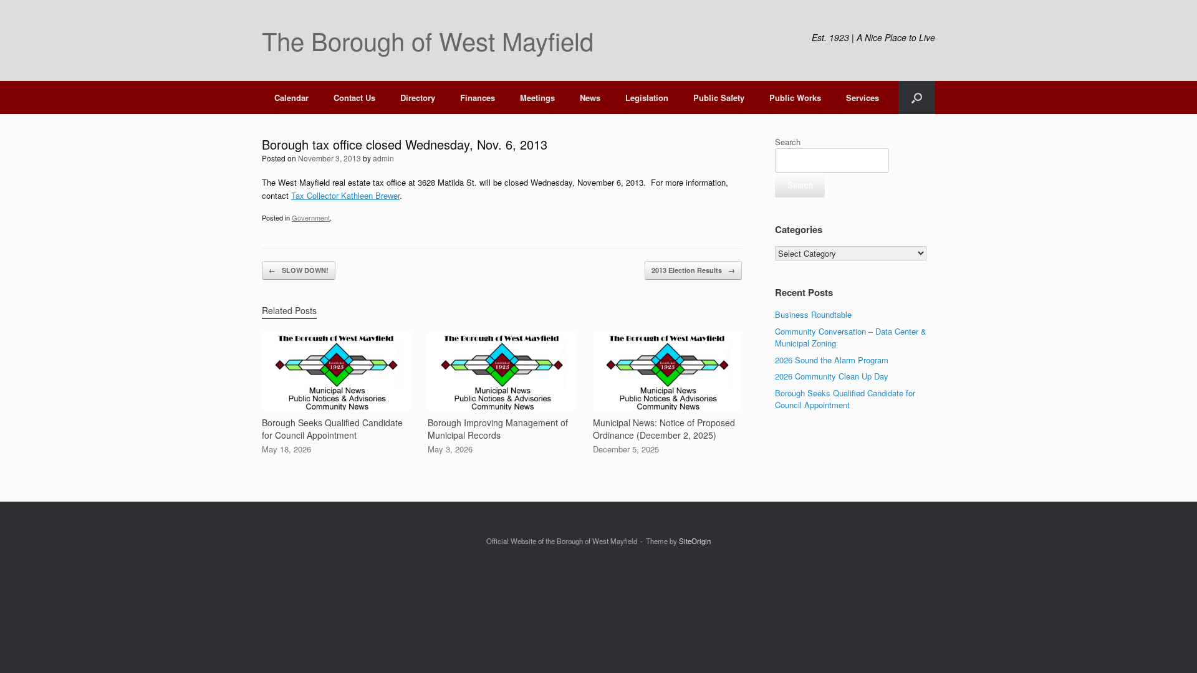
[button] (916, 97)
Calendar (291, 97)
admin (383, 158)
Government (311, 217)
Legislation (646, 97)
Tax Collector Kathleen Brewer (345, 195)
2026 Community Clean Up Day (831, 376)
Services (862, 97)
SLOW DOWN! (299, 270)
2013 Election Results (693, 270)
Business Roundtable (813, 314)
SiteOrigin (695, 541)
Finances (477, 97)
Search (787, 142)
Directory (417, 97)
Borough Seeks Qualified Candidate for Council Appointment (845, 399)
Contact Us (354, 97)
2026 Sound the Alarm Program (831, 360)
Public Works (795, 97)
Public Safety (718, 97)
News (590, 97)
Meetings (537, 97)
